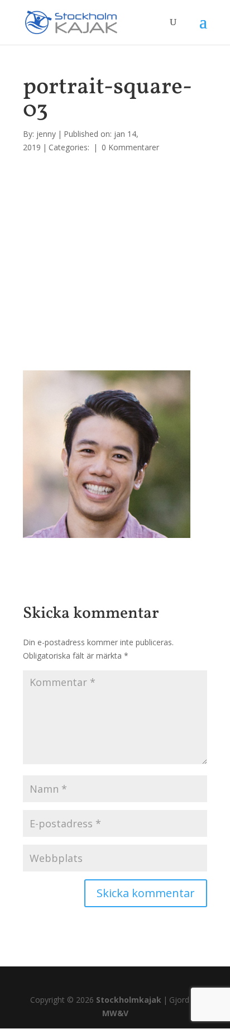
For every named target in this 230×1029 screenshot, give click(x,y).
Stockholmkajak (128, 999)
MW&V (115, 1013)
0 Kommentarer (130, 147)
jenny (46, 133)
